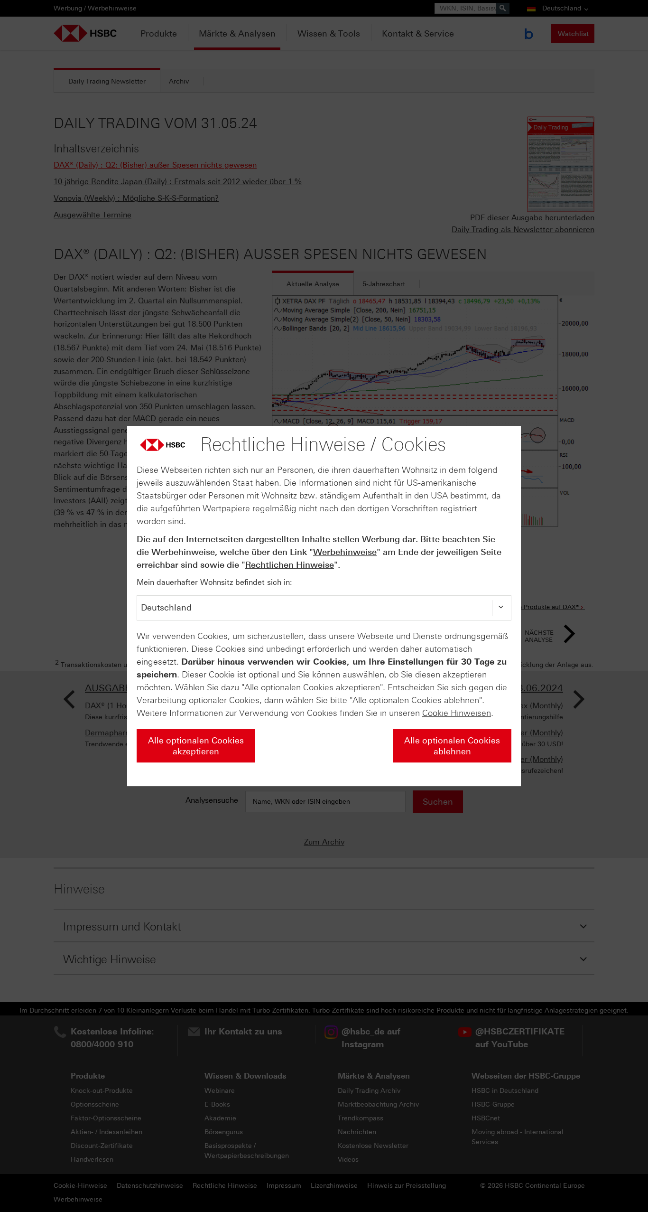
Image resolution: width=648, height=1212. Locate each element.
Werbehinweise (345, 552)
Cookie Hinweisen (456, 713)
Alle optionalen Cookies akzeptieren (196, 746)
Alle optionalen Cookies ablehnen (452, 746)
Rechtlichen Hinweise (289, 565)
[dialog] (324, 606)
